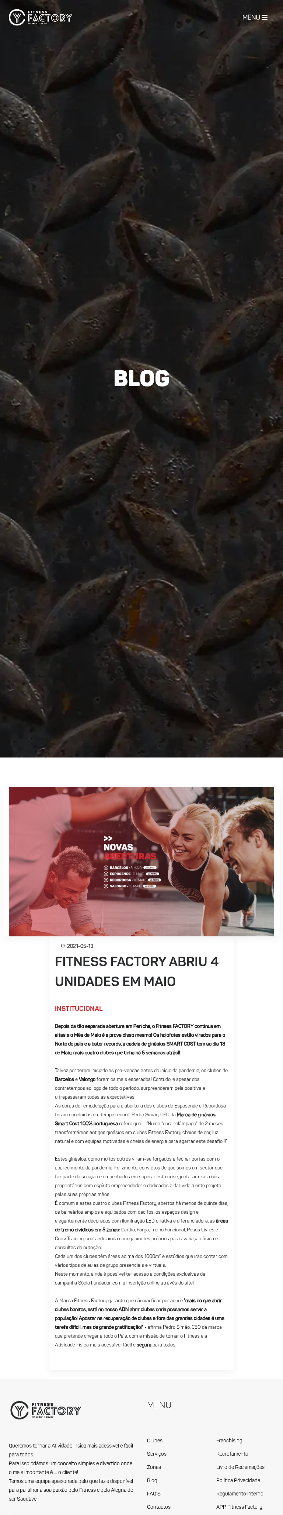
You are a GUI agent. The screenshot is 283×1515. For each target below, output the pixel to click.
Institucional (79, 1009)
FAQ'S (154, 1494)
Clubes (155, 1441)
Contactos (159, 1507)
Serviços (157, 1454)
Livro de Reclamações (240, 1467)
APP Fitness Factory (239, 1507)
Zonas (154, 1467)
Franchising (229, 1441)
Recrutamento (232, 1454)
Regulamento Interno (239, 1494)
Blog (152, 1481)
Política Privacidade (238, 1481)
